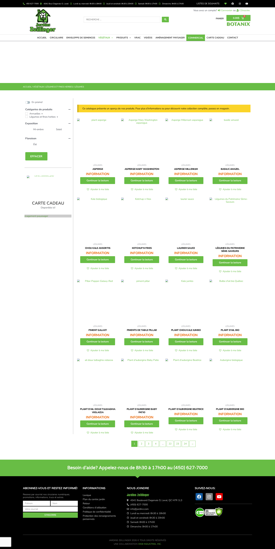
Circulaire (56, 37)
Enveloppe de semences (80, 37)
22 (170, 443)
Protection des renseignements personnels (99, 517)
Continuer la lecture (98, 180)
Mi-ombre (38, 129)
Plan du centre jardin (94, 499)
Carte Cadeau (215, 37)
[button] (97, 189)
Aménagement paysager (170, 37)
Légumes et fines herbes (59, 86)
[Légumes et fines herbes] (26, 116)
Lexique (87, 495)
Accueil (42, 37)
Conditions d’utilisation (94, 507)
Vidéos (148, 37)
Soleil (59, 129)
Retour (86, 503)
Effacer (36, 156)
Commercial (195, 37)
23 (177, 443)
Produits (122, 37)
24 (185, 443)
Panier (220, 18)
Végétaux (104, 37)
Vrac (137, 37)
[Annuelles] (26, 113)
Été (35, 144)
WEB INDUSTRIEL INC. (149, 543)
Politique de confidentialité (97, 511)
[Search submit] (165, 19)
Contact (232, 37)
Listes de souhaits (208, 3)
